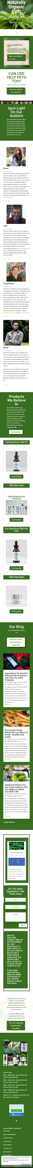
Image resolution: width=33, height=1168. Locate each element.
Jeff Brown (10, 682)
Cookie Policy (5, 1161)
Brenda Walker (7, 1145)
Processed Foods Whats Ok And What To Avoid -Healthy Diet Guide (16, 733)
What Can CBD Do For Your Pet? (15, 91)
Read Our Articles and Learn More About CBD (16, 642)
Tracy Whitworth (8, 1138)
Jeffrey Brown (7, 1141)
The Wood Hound (8, 197)
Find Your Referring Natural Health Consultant (16, 1025)
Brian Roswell (7, 1152)
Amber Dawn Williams (9, 1134)
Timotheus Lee (7, 1148)
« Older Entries (9, 822)
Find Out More (16, 432)
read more (8, 704)
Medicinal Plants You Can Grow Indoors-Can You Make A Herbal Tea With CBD (16, 788)
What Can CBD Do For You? (15, 46)
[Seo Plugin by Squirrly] (16, 1121)
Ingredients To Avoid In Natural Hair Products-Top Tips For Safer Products (16, 676)
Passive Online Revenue (10, 313)
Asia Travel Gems (24, 313)
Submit (22, 925)
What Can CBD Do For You (15, 684)
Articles (25, 682)
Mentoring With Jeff (23, 248)
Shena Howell (7, 1155)
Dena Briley (6, 1131)
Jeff (6, 684)
